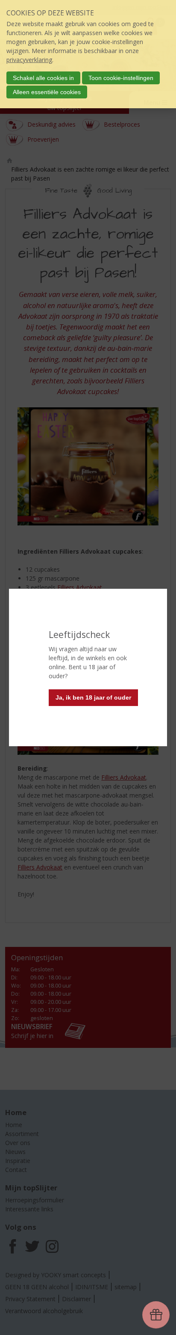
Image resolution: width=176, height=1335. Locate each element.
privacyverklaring (29, 60)
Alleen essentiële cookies (47, 92)
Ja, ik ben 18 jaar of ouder (93, 697)
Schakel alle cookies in (43, 77)
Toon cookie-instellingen (120, 77)
